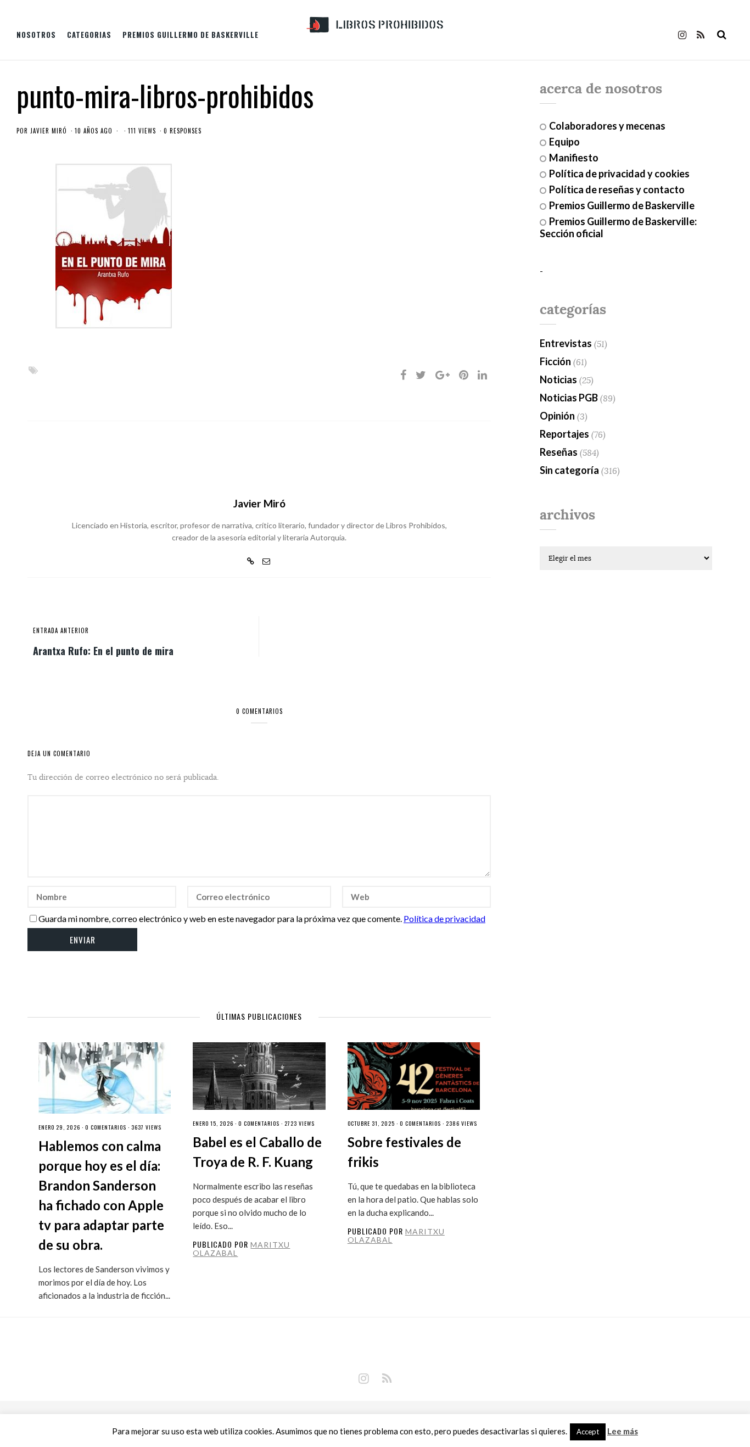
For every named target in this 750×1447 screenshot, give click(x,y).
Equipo (564, 142)
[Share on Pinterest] (463, 374)
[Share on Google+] (443, 374)
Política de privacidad (444, 918)
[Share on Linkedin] (482, 374)
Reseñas (559, 452)
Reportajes (564, 434)
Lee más (622, 1431)
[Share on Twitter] (421, 374)
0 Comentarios (105, 1127)
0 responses (183, 130)
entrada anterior (61, 630)
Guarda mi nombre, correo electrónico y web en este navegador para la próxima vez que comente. (220, 918)
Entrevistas (566, 343)
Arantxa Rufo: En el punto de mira (103, 650)
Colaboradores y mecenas (607, 126)
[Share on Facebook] (403, 374)
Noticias (558, 379)
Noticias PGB (569, 398)
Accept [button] (588, 1431)
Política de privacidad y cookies (619, 173)
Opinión (557, 416)
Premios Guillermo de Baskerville (190, 34)
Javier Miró (48, 130)
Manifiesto (573, 158)
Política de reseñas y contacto (617, 189)
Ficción (555, 361)
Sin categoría (569, 470)
